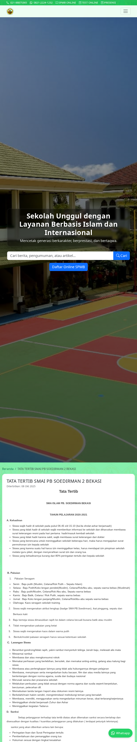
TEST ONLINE (89, 2)
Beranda (8, 469)
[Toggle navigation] (126, 11)
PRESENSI (109, 2)
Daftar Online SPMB (68, 266)
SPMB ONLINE (67, 2)
